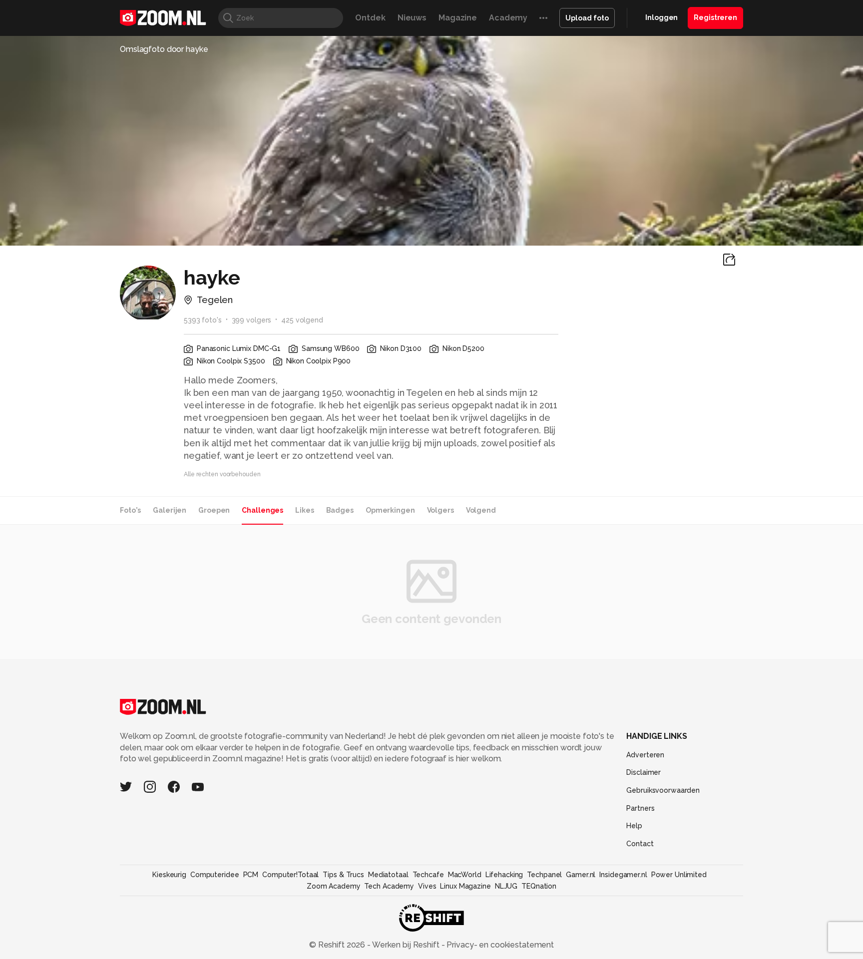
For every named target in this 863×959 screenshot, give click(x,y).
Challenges (262, 510)
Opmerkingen (390, 510)
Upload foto (587, 18)
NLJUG (506, 886)
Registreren (715, 17)
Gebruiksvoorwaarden (663, 790)
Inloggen (661, 17)
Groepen (214, 510)
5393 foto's (203, 320)
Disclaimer (643, 772)
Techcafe (428, 875)
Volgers (440, 510)
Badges (340, 510)
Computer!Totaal (290, 875)
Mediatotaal (388, 875)
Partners (640, 808)
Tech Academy (389, 886)
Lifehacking (504, 875)
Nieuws (412, 17)
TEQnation (538, 886)
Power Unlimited (679, 875)
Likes (304, 510)
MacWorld (464, 875)
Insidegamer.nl (623, 875)
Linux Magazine (465, 886)
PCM (251, 875)
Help (634, 826)
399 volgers (252, 320)
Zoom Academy (334, 886)
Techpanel (544, 875)
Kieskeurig (169, 875)
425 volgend (302, 320)
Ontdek (370, 17)
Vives (427, 886)
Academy (508, 17)
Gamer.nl (580, 875)
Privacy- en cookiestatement (499, 945)
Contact (639, 844)
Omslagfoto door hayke (164, 49)
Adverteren (645, 755)
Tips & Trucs (343, 875)
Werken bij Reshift (406, 945)
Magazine (457, 17)
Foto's (130, 510)
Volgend (481, 510)
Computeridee (214, 875)
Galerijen (169, 510)
